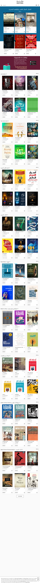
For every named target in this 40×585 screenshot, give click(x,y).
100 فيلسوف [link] (5, 253)
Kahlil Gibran (30, 301)
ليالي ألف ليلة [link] (5, 419)
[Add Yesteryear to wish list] (11, 142)
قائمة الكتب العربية (5, 168)
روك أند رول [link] (17, 112)
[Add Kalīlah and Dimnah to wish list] (37, 445)
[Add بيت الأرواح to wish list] (35, 32)
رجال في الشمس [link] (5, 441)
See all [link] (20, 11)
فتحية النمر (17, 373)
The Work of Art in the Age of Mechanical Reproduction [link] (32, 112)
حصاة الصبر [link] (17, 394)
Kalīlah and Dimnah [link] (31, 441)
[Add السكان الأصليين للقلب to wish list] (11, 211)
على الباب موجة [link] (30, 394)
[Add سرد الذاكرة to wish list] (11, 377)
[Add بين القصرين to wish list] (37, 423)
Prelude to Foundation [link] (7, 49)
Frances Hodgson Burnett (31, 279)
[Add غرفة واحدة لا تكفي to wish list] (11, 305)
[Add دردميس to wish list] (11, 398)
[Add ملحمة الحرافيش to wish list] (24, 423)
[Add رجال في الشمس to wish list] (11, 445)
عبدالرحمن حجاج (5, 207)
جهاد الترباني (17, 254)
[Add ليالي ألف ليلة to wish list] (11, 423)
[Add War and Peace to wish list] (11, 492)
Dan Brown (17, 50)
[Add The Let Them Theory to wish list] (24, 164)
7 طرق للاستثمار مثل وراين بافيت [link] (19, 231)
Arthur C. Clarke (29, 50)
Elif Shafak (29, 232)
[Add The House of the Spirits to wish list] (24, 32)
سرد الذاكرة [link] (4, 372)
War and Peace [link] (5, 488)
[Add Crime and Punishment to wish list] (11, 470)
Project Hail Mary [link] (30, 137)
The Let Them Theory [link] (18, 159)
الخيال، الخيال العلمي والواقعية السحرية (20, 9)
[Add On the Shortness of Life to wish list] (24, 351)
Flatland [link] (5, 27)
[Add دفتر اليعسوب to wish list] (11, 117)
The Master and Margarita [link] (32, 488)
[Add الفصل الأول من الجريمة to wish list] (37, 95)
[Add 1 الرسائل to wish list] (11, 236)
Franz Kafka (5, 326)
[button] (13, 27)
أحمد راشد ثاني (30, 373)
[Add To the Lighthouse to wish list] (11, 283)
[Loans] (36, 5)
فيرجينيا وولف (17, 279)
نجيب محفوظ (17, 326)
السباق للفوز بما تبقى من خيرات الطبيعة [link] (19, 184)
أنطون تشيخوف (30, 326)
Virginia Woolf (5, 279)
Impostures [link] (17, 441)
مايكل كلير (17, 185)
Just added (3, 74)
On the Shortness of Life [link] (19, 347)
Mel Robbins (17, 160)
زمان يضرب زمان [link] (30, 372)
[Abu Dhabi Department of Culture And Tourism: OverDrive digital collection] (20, 2)
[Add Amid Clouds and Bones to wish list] (24, 95)
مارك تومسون (30, 185)
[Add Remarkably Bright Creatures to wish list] (37, 164)
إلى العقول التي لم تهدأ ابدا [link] (32, 206)
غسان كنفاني (5, 442)
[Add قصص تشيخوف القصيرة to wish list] (37, 330)
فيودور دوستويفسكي (6, 232)
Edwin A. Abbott (7, 28)
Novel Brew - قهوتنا (5, 261)
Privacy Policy (26, 578)
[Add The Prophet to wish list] (37, 305)
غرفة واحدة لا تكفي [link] (5, 300)
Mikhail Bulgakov (30, 489)
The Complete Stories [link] (6, 325)
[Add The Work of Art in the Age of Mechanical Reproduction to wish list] (37, 117)
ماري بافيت (17, 232)
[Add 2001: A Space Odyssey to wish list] (35, 53)
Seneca (17, 348)
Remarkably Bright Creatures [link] (32, 159)
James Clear (5, 160)
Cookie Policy (27, 582)
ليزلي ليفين (4, 254)
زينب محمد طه (18, 207)
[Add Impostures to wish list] (24, 445)
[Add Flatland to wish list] (13, 32)
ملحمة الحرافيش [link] (17, 419)
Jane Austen (17, 301)
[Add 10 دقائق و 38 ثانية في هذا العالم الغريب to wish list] (37, 236)
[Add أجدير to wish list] (11, 189)
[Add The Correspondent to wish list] (24, 142)
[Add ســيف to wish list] (24, 377)
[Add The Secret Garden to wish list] (37, 283)
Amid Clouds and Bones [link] (19, 90)
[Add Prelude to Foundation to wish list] (13, 53)
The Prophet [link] (30, 300)
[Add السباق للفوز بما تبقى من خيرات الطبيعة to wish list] (24, 189)
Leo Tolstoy (4, 348)
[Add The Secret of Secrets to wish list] (24, 53)
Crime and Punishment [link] (6, 466)
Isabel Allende (18, 28)
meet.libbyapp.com (23, 68)
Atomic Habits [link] (5, 159)
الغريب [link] (29, 347)
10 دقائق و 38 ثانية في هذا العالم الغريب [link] (32, 231)
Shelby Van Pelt (30, 160)
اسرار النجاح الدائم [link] (30, 184)
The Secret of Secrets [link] (18, 49)
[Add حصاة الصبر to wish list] (24, 398)
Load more (20, 496)
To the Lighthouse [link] (6, 278)
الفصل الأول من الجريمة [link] (31, 90)
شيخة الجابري (5, 373)
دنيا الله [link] (16, 325)
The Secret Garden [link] (31, 278)
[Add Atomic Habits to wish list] (11, 164)
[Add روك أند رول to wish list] (24, 117)
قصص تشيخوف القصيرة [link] (31, 325)
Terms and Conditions (18, 578)
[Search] (1, 5)
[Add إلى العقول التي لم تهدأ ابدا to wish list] (37, 211)
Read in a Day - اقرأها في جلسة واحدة (9, 308)
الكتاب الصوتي (4, 215)
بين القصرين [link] (29, 419)
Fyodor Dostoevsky (6, 467)
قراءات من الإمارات (5, 355)
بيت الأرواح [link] (28, 27)
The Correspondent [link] (18, 137)
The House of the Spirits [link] (19, 27)
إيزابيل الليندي (29, 28)
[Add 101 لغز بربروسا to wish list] (37, 258)
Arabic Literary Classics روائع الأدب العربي (10, 402)
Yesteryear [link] (4, 137)
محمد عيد (29, 207)
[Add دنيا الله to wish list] (24, 330)
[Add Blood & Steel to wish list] (11, 95)
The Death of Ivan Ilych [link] (6, 347)
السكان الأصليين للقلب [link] (6, 206)
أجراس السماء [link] (17, 206)
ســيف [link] (16, 372)
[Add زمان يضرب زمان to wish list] (37, 377)
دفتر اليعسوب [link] (5, 112)
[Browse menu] (38, 5)
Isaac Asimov (6, 50)
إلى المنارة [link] (16, 278)
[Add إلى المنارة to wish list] (24, 283)
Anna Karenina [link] (30, 466)
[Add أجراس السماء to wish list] (24, 211)
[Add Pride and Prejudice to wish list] (24, 305)
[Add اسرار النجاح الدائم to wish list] (37, 189)
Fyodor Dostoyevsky (18, 467)
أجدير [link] (3, 184)
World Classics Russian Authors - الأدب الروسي (11, 449)
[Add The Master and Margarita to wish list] (37, 492)
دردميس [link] (4, 394)
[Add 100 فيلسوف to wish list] (11, 258)
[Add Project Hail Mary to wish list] (37, 142)
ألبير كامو (29, 348)
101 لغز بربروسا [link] (30, 253)
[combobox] (18, 5)
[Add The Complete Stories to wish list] (11, 330)
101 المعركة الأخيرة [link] (18, 253)
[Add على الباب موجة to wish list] (37, 398)
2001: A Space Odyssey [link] (30, 49)
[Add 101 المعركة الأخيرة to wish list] (24, 258)
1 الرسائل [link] (4, 231)
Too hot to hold (4, 121)
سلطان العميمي (5, 301)
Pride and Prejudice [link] (18, 300)
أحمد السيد (4, 185)
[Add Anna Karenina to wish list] (37, 470)
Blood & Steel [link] (5, 90)
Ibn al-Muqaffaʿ (30, 442)
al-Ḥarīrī (17, 442)
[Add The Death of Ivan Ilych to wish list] (11, 351)
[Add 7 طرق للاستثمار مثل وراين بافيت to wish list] (24, 236)
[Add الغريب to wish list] (37, 351)
